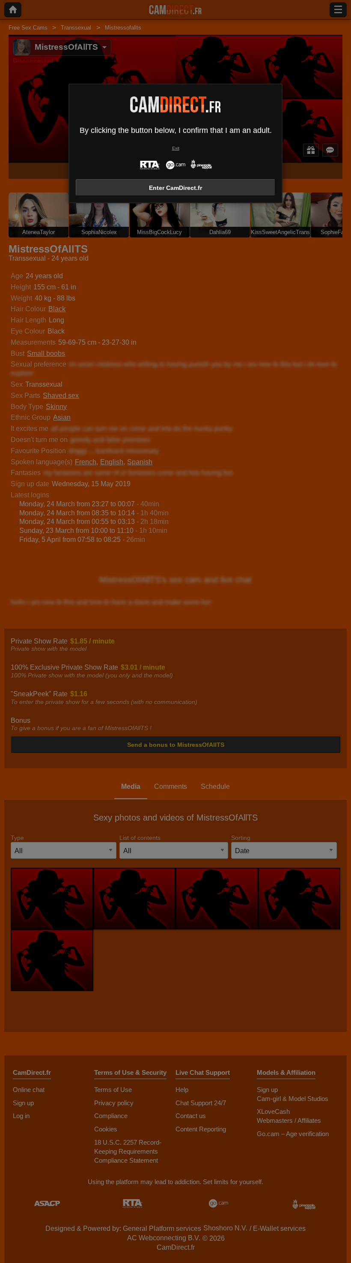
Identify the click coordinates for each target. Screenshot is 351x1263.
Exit (175, 148)
